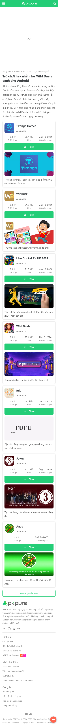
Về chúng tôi (8, 691)
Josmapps (21, 130)
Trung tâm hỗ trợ (9, 705)
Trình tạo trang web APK (13, 671)
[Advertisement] (29, 38)
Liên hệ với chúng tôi (11, 696)
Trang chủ (6, 71)
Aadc (19, 526)
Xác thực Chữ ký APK (12, 645)
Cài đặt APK (8, 641)
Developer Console (10, 666)
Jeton (20, 458)
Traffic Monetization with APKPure (17, 680)
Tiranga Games (26, 126)
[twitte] (14, 629)
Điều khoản (41, 722)
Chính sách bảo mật (10, 722)
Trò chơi (16, 71)
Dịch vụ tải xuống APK (12, 650)
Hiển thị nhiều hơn (29, 593)
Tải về (31, 146)
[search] (54, 3)
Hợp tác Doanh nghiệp (12, 700)
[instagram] (9, 629)
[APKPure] (29, 3)
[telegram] (4, 629)
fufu (18, 390)
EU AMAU (51, 722)
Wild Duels (27, 71)
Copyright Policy (27, 722)
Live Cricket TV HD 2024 (32, 258)
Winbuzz (22, 194)
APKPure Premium (10, 655)
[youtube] (19, 629)
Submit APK (8, 675)
